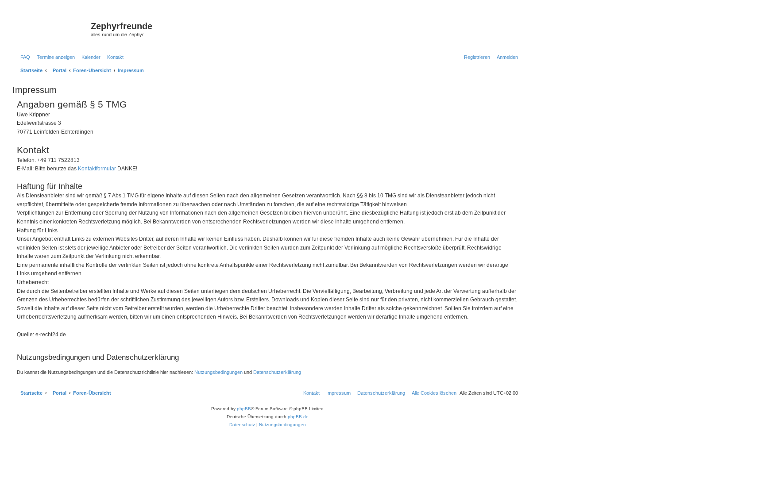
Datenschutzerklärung (277, 372)
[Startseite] (53, 29)
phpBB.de (298, 416)
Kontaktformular (97, 169)
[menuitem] (23, 57)
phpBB (244, 408)
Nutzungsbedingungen (218, 372)
